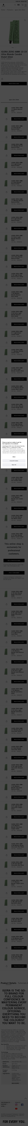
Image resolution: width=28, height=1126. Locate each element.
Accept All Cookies (14, 460)
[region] (14, 453)
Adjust (14, 456)
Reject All (14, 464)
